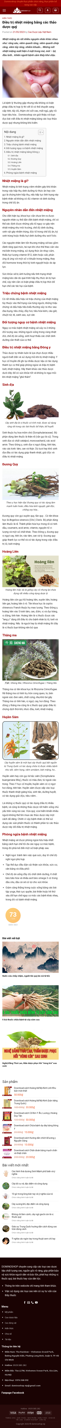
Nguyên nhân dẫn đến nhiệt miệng (23, 140)
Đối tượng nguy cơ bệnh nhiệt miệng (24, 148)
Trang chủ (10, 1418)
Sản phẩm (32, 1418)
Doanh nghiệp (31, 1420)
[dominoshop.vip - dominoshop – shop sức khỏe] (21, 10)
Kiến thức (7, 18)
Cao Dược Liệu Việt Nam (39, 32)
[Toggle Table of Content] (39, 132)
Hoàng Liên (16, 162)
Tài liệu (19, 1420)
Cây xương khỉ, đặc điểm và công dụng (30, 1204)
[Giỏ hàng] (55, 10)
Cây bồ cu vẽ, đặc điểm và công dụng (29, 1183)
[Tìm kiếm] (39, 10)
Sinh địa (14, 155)
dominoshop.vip (38, 1424)
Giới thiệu (21, 1418)
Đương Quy (16, 159)
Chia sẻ (51, 1418)
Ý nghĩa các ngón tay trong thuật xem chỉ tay (33, 1238)
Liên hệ (42, 1420)
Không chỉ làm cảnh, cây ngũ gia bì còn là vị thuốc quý (32, 1215)
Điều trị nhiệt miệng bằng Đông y (23, 152)
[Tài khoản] (47, 10)
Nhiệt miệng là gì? (15, 137)
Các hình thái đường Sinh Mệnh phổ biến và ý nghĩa (33, 1172)
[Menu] (4, 10)
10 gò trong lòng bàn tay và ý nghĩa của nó (32, 1194)
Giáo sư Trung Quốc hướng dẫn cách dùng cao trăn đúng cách (34, 1227)
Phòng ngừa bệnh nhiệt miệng (21, 173)
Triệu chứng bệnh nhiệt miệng (21, 144)
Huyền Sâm (16, 169)
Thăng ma (15, 166)
